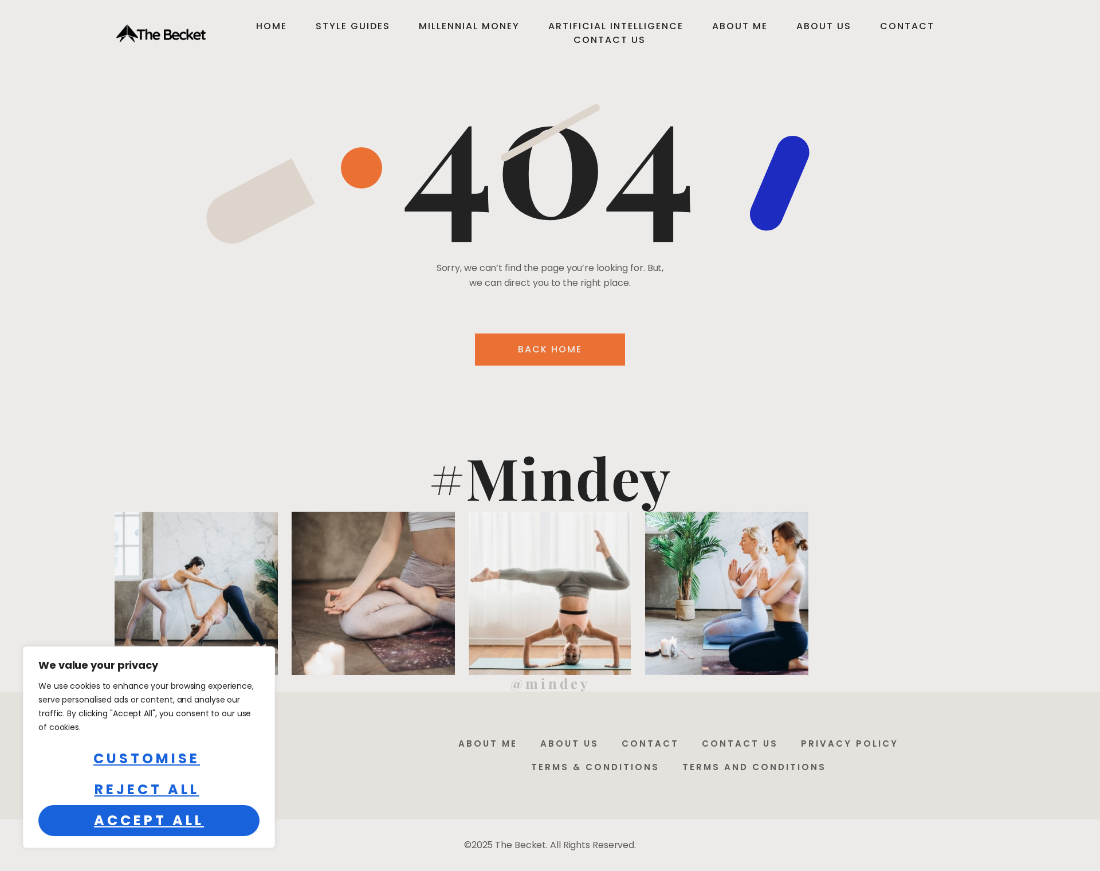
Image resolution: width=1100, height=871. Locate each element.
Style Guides (353, 26)
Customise (146, 758)
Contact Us (609, 39)
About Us (823, 26)
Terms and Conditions (754, 767)
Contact (907, 26)
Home (271, 26)
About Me (740, 26)
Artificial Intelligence (615, 26)
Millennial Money (469, 26)
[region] (149, 747)
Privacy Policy (849, 743)
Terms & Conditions (595, 767)
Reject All (147, 789)
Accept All (149, 820)
